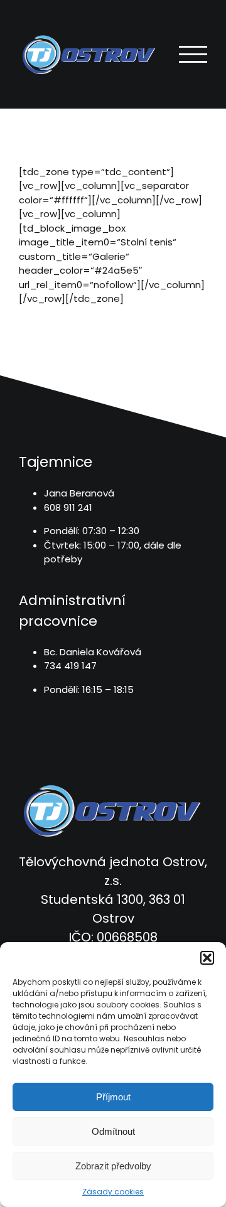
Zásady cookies (113, 1191)
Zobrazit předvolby (113, 1166)
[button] (207, 958)
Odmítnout (113, 1131)
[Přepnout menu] (193, 54)
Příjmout (113, 1097)
